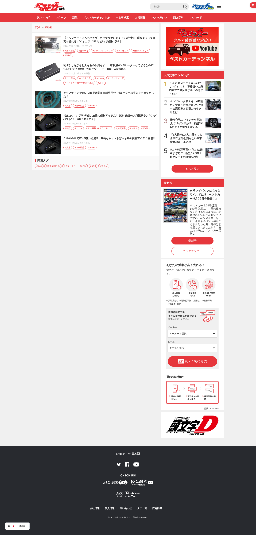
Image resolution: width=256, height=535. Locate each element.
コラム (84, 101)
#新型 (68, 128)
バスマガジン (159, 17)
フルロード (195, 17)
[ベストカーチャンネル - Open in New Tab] (192, 46)
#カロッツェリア (141, 50)
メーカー (172, 327)
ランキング (43, 17)
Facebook (127, 464)
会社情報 (95, 508)
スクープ (61, 17)
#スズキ (78, 128)
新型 (74, 17)
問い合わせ (126, 508)
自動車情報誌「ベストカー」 (49, 6)
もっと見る (192, 168)
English (120, 453)
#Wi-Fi (68, 55)
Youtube (136, 464)
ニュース (85, 123)
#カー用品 (70, 50)
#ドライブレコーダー (102, 50)
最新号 (192, 240)
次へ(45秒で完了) (192, 361)
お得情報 (140, 17)
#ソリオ (133, 128)
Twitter (119, 464)
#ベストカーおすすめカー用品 (79, 82)
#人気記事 (121, 128)
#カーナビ (83, 50)
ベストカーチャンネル (97, 17)
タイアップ (87, 46)
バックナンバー (192, 251)
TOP (37, 27)
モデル (171, 341)
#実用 (68, 105)
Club (202, 6)
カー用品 (86, 73)
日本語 (136, 453)
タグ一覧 (142, 508)
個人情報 (110, 508)
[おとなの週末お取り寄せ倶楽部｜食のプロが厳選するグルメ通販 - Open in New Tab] (115, 483)
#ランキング (106, 128)
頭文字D (178, 17)
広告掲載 (157, 508)
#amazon (99, 78)
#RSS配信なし (53, 166)
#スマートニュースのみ (75, 166)
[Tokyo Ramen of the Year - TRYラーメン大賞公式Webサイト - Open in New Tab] (128, 495)
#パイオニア (123, 50)
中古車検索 (122, 17)
